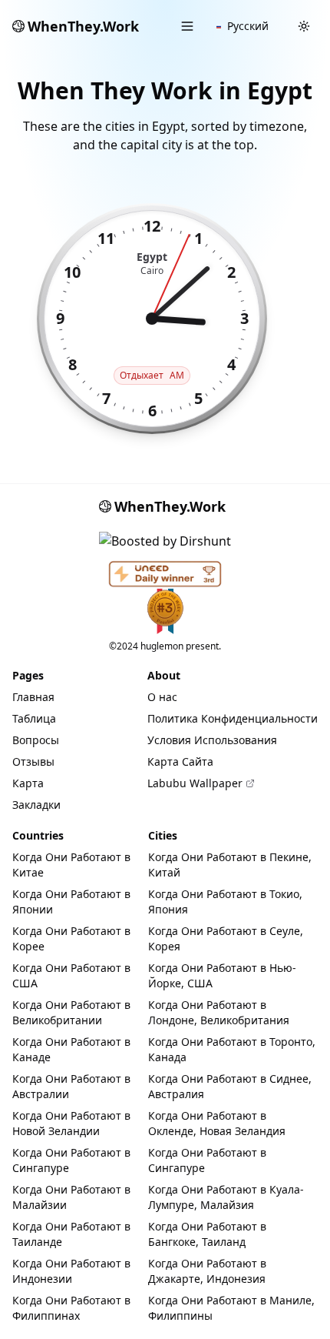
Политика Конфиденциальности (232, 718)
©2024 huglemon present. (165, 646)
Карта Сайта (180, 761)
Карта (28, 783)
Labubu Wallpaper (195, 783)
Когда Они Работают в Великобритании (71, 1012)
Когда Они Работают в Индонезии (71, 1271)
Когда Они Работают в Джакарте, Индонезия (207, 1271)
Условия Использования (212, 740)
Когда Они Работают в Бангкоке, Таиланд (207, 1234)
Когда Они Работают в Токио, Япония (225, 902)
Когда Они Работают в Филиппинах (71, 1308)
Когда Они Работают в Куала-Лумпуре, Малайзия (226, 1197)
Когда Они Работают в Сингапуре (71, 1160)
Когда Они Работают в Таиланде (71, 1234)
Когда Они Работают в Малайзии (71, 1197)
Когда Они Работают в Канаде (71, 1049)
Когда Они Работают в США (71, 975)
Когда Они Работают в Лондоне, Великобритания (218, 1012)
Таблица (34, 718)
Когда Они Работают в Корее (71, 938)
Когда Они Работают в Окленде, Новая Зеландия (216, 1123)
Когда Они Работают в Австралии (71, 1086)
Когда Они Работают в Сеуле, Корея (225, 938)
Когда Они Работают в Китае (71, 865)
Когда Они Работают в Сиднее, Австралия (230, 1086)
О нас (162, 697)
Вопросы (35, 740)
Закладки (36, 804)
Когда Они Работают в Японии (71, 902)
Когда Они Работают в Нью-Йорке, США (222, 975)
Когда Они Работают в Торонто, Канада (231, 1049)
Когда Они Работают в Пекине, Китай (230, 865)
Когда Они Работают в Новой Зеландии (71, 1123)
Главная (33, 697)
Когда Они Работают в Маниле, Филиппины (231, 1308)
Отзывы (33, 761)
